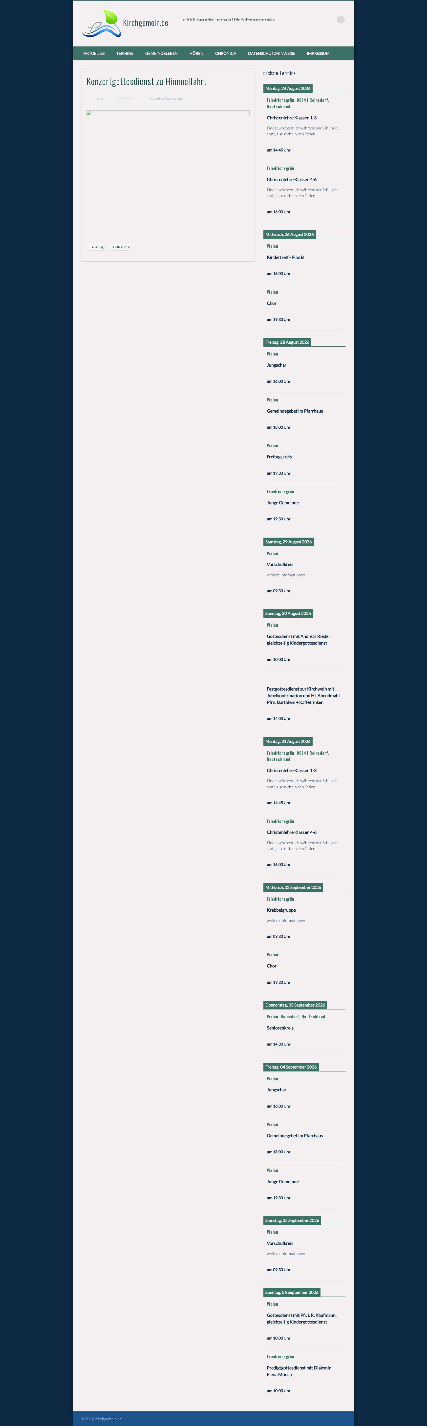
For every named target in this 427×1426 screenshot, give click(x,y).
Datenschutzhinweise (271, 53)
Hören (196, 53)
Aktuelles (94, 53)
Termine (124, 53)
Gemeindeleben (161, 53)
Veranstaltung (173, 98)
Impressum (318, 53)
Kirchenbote (156, 98)
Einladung (97, 247)
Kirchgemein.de (145, 22)
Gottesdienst (121, 247)
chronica (225, 53)
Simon (100, 98)
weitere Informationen (286, 574)
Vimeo (331, 19)
